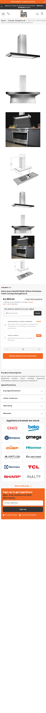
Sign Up (22, 509)
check (37, 313)
